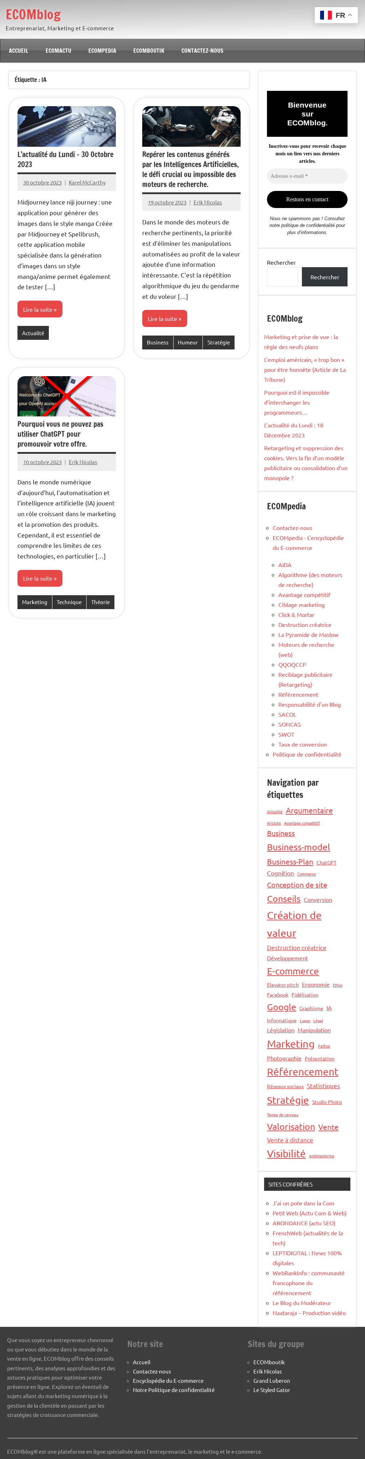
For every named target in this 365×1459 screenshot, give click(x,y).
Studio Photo (327, 1102)
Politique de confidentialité (307, 754)
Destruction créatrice (304, 624)
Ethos (338, 985)
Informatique (282, 1020)
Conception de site (297, 884)
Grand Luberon (271, 1380)
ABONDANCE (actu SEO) (304, 1222)
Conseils (283, 898)
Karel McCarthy (87, 182)
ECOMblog (33, 14)
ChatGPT (326, 862)
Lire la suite (37, 309)
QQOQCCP (292, 664)
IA (329, 1007)
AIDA (285, 564)
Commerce (306, 874)
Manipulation (314, 1029)
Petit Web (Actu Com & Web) (309, 1212)
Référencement (298, 694)
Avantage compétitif (304, 594)
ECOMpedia (102, 50)
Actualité (33, 332)
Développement (287, 957)
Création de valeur (294, 924)
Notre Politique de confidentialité (174, 1389)
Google (281, 1006)
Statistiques (323, 1085)
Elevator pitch (283, 984)
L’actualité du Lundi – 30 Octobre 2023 (65, 159)
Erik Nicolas (208, 202)
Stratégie (218, 342)
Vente (328, 1126)
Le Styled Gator (271, 1389)
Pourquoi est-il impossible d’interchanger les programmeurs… (296, 402)
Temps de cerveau (282, 1114)
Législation (280, 1029)
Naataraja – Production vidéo (309, 1312)
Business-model (298, 846)
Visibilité (286, 1153)
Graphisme (311, 1008)
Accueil (19, 50)
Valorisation (291, 1126)
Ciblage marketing (301, 604)
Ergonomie (316, 984)
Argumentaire (309, 810)
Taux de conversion (302, 744)
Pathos (324, 1046)
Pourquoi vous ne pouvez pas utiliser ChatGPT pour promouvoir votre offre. (60, 434)
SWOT (286, 734)
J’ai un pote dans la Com (303, 1202)
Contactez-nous (202, 50)
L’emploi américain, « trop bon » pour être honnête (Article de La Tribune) (305, 369)
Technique (69, 601)
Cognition (280, 873)
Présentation (319, 1058)
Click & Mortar (296, 614)
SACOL (287, 714)
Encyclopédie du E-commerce (168, 1380)
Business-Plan (290, 861)
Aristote (274, 823)
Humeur (188, 342)
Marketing (34, 601)
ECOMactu (58, 50)
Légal (318, 1020)
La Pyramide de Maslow (308, 634)
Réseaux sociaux (285, 1086)
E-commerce (293, 971)
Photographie (284, 1057)
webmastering (321, 1155)
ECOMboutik (148, 50)
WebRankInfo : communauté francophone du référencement (309, 1282)
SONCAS (289, 724)
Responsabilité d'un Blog (309, 704)
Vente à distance (290, 1139)
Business (158, 342)
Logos (305, 1020)
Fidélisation (305, 994)
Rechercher (281, 262)
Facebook (277, 994)
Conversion (318, 899)
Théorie (100, 601)
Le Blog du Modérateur (302, 1302)
